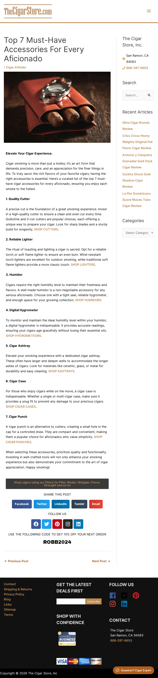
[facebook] (114, 595)
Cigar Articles (16, 67)
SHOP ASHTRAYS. (61, 371)
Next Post (101, 561)
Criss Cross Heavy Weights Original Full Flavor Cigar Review (137, 142)
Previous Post (16, 561)
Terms (8, 615)
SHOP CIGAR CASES (21, 406)
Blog (7, 599)
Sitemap (10, 609)
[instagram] (114, 603)
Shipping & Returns (18, 589)
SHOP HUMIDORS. (88, 300)
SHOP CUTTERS (46, 229)
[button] (22, 504)
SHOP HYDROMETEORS (23, 336)
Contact (10, 584)
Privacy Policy (14, 594)
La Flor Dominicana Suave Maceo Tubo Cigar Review (136, 200)
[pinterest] (138, 595)
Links (8, 604)
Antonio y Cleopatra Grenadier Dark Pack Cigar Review (137, 161)
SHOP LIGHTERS (83, 264)
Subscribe (93, 601)
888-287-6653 (137, 68)
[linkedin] (125, 603)
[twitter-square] (126, 595)
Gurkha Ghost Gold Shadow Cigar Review (136, 180)
